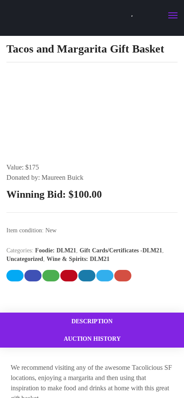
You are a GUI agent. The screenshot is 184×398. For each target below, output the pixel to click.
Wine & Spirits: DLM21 (78, 259)
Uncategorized (24, 259)
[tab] (92, 321)
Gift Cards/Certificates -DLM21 (121, 250)
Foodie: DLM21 (55, 250)
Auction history (92, 339)
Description (92, 321)
